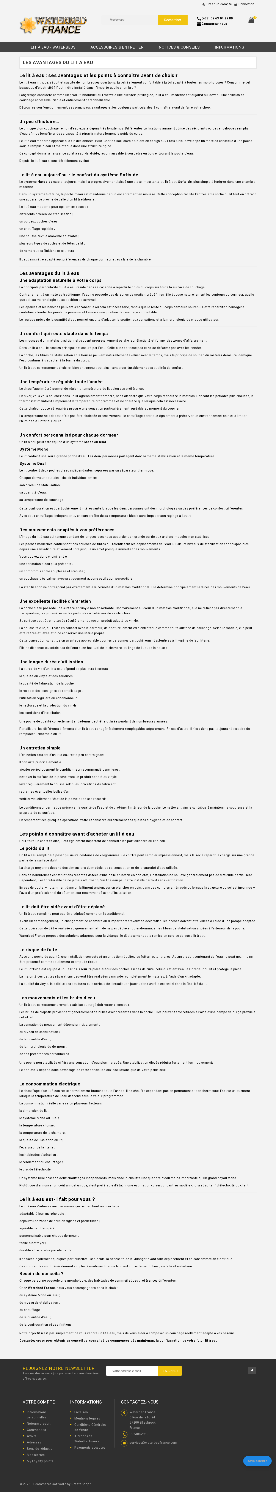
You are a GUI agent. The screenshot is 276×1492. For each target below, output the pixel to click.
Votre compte (39, 1402)
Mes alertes (36, 1455)
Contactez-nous (214, 23)
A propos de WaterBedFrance (87, 1438)
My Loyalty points (40, 1461)
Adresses (34, 1442)
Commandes (36, 1430)
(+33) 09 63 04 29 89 (217, 18)
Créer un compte (219, 4)
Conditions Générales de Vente (90, 1427)
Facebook (252, 1370)
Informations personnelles (37, 1414)
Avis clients (257, 1461)
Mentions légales (87, 1418)
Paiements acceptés (89, 1447)
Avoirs (32, 1436)
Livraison (81, 1412)
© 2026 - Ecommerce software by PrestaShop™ (55, 1484)
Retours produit (39, 1423)
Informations (86, 1402)
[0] (251, 20)
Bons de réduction (41, 1448)
